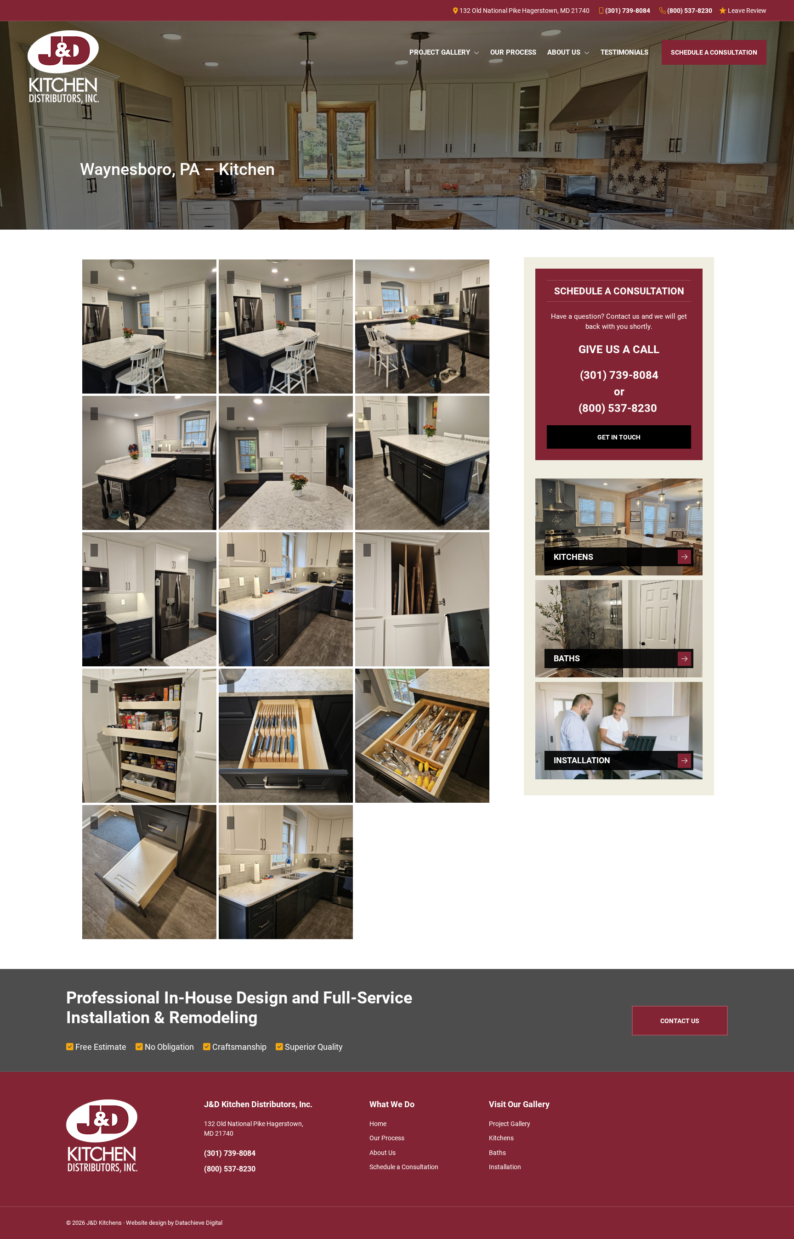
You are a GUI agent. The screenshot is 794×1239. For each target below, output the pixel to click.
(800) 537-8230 (689, 10)
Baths (497, 1152)
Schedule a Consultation (403, 1166)
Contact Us (679, 1020)
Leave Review (746, 10)
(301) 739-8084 (627, 10)
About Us (382, 1152)
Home (377, 1123)
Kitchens (501, 1137)
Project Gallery (509, 1123)
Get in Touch (619, 437)
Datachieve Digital (198, 1222)
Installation (505, 1166)
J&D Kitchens (104, 1222)
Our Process (386, 1137)
